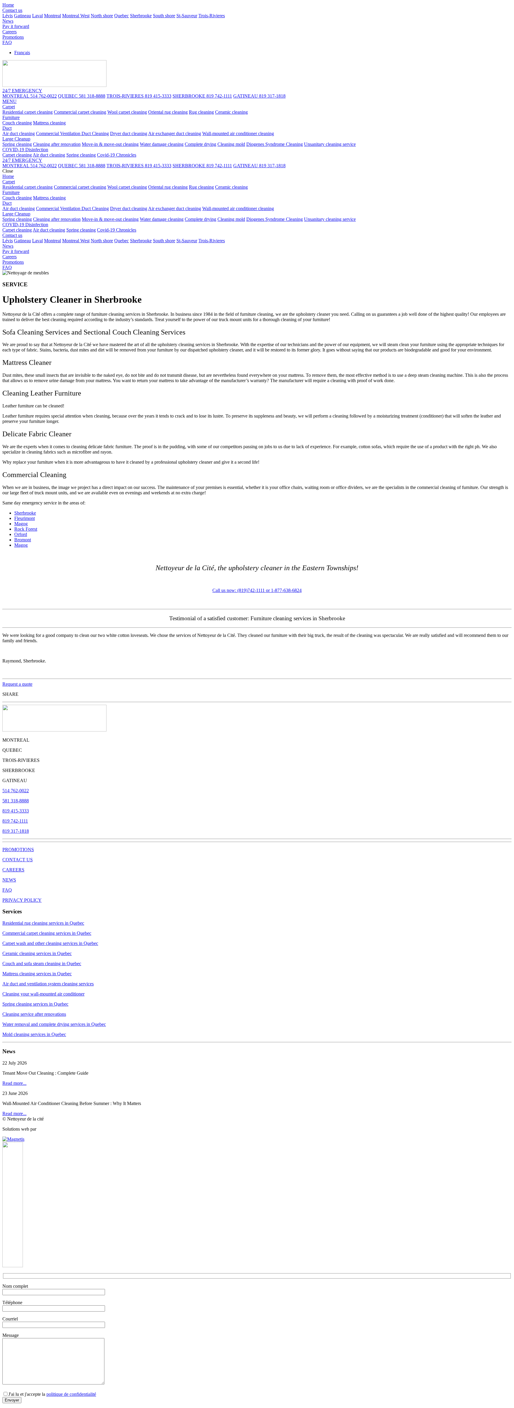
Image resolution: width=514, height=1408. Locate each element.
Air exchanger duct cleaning (174, 133)
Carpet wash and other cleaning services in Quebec (50, 943)
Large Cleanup (16, 138)
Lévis (7, 15)
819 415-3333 (15, 810)
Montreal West (76, 15)
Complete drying (200, 144)
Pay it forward (15, 26)
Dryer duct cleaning (128, 133)
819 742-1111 (15, 820)
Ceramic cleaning (231, 112)
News (7, 21)
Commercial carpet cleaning (80, 112)
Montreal (52, 15)
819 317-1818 (15, 831)
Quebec (121, 15)
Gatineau (22, 15)
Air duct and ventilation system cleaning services (48, 983)
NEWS (9, 879)
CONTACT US (17, 859)
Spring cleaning (17, 144)
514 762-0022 (15, 790)
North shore (102, 15)
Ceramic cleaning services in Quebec (37, 953)
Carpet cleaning (17, 154)
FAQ (7, 42)
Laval (37, 15)
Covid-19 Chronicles (116, 154)
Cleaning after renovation (57, 144)
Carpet (8, 106)
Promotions (13, 37)
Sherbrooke (141, 15)
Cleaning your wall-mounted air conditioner (43, 993)
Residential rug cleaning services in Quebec (43, 923)
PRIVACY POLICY (22, 900)
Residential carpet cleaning (27, 112)
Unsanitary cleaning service (330, 144)
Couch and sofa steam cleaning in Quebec (41, 963)
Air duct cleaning (18, 133)
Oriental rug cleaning (168, 112)
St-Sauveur (186, 15)
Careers (9, 31)
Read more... (14, 1083)
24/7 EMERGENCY (22, 160)
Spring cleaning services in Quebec (35, 1004)
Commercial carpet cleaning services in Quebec (46, 933)
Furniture (11, 117)
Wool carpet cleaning (127, 112)
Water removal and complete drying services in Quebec (54, 1024)
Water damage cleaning (162, 144)
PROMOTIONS (18, 849)
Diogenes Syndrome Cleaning (274, 144)
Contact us (12, 10)
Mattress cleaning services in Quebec (37, 973)
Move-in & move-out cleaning (110, 144)
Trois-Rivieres (211, 15)
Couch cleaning (17, 122)
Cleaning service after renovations (34, 1014)
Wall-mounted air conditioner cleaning (238, 133)
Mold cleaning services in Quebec (34, 1034)
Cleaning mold (231, 144)
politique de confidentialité (71, 1394)
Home (8, 4)
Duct (7, 128)
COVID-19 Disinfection (25, 149)
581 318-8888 (15, 800)
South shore (164, 15)
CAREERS (13, 869)
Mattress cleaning (49, 122)
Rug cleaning (201, 112)
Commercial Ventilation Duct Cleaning (72, 133)
